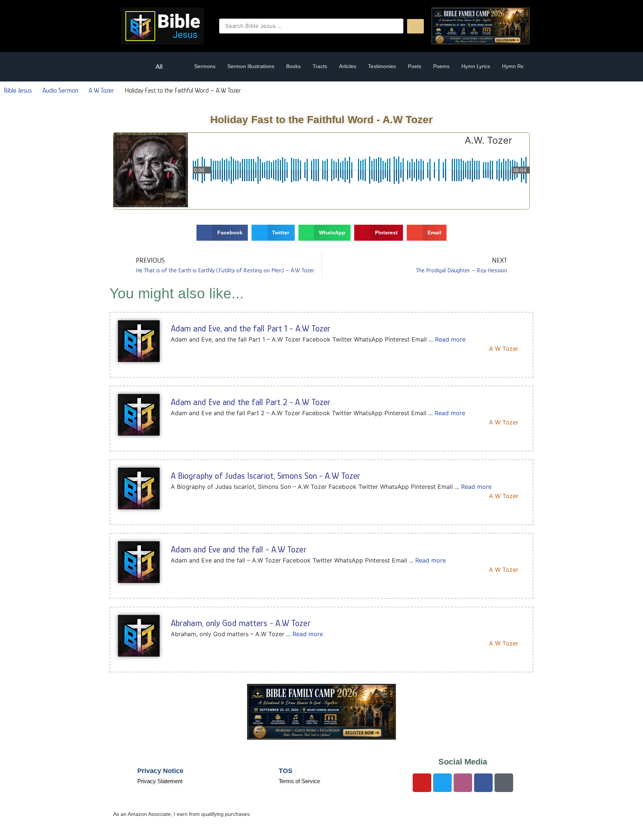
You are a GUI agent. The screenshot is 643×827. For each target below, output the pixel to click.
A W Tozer (101, 90)
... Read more (447, 339)
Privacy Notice (160, 771)
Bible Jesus (18, 90)
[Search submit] (415, 26)
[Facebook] (483, 782)
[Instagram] (463, 782)
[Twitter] (442, 782)
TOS (285, 771)
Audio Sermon (60, 90)
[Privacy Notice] (122, 775)
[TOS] (264, 775)
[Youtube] (422, 782)
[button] (130, 67)
